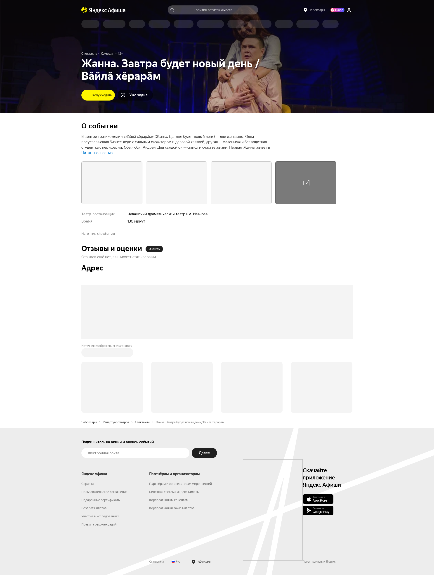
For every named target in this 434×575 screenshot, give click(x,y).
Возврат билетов (94, 508)
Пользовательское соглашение (104, 492)
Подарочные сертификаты (100, 500)
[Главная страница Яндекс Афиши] (84, 10)
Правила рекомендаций (98, 524)
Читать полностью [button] (97, 153)
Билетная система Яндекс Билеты (174, 492)
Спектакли (142, 422)
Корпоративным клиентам (168, 500)
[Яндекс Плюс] (337, 10)
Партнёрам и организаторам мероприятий (180, 484)
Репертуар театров (116, 422)
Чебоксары (89, 422)
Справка (87, 484)
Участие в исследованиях (100, 516)
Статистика (156, 561)
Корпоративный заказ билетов (172, 508)
